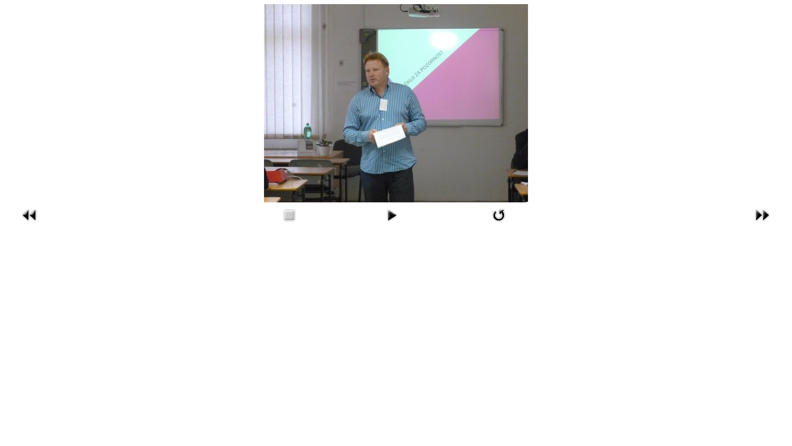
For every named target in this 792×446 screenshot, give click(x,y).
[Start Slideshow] (392, 222)
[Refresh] (498, 222)
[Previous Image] (30, 222)
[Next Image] (762, 222)
